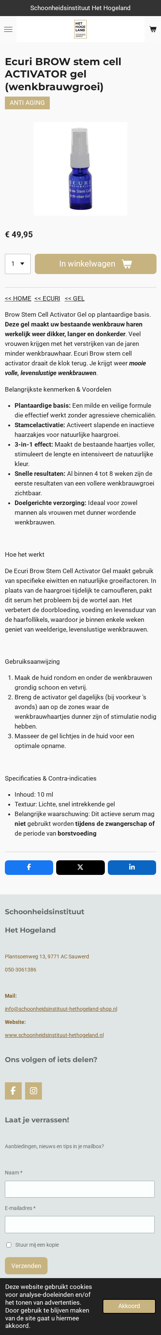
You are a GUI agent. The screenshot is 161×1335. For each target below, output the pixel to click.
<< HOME (18, 298)
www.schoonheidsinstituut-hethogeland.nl (54, 1035)
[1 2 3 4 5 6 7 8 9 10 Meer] (18, 264)
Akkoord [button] (129, 1306)
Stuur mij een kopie (37, 1245)
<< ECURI (47, 298)
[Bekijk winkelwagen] (153, 29)
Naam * (13, 1173)
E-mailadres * (20, 1208)
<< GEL (75, 298)
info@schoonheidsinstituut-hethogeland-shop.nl (61, 1009)
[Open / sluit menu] (8, 29)
